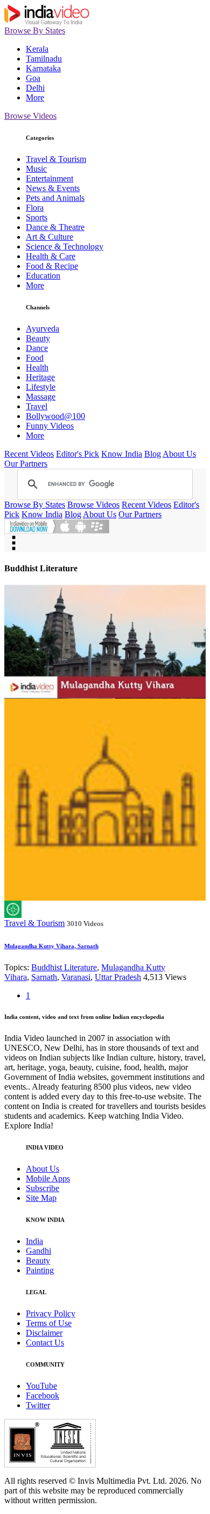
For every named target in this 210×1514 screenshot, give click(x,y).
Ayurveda (42, 328)
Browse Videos (30, 115)
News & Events (53, 188)
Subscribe (42, 1188)
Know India (121, 453)
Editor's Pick (77, 453)
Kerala (37, 48)
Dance (37, 348)
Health (37, 367)
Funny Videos (50, 425)
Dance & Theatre (55, 227)
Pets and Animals (55, 197)
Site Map (41, 1197)
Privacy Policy (50, 1313)
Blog (152, 453)
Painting (40, 1270)
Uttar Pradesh (118, 977)
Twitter (38, 1405)
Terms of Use (49, 1323)
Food (35, 357)
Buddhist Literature (64, 967)
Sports (36, 217)
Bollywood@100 (55, 416)
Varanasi (75, 977)
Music (36, 168)
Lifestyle (40, 386)
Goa (33, 78)
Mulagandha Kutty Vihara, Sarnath (51, 946)
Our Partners (25, 463)
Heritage (40, 377)
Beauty (38, 338)
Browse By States (34, 30)
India (34, 1241)
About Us (179, 453)
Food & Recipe (52, 266)
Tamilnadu (44, 58)
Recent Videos (29, 453)
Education (43, 275)
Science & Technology (64, 246)
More (35, 97)
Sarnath (44, 977)
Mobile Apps (48, 1178)
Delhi (35, 87)
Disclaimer (44, 1332)
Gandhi (38, 1250)
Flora (35, 207)
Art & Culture (49, 236)
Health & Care (50, 256)
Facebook (42, 1395)
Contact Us (45, 1342)
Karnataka (43, 68)
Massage (40, 396)
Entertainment (49, 178)
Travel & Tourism (56, 159)
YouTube (41, 1385)
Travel (36, 406)
